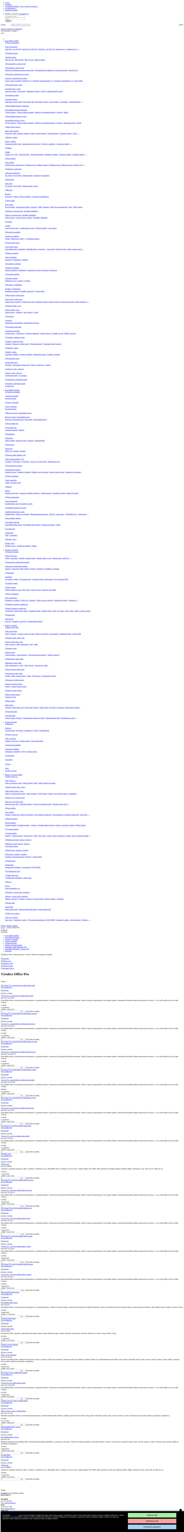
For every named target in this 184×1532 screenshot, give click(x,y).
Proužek (16, 451)
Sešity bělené (42, 794)
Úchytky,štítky (40, 291)
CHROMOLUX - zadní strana (75, 514)
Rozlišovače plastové (12, 291)
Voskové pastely (17, 836)
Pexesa (7, 886)
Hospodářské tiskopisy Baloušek (16, 110)
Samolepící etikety (11, 99)
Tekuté (7, 239)
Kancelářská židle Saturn (9, 1303)
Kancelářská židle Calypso (10, 1437)
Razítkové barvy (10, 546)
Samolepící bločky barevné (31, 144)
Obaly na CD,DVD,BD (38, 462)
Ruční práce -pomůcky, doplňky (16, 854)
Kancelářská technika (12, 390)
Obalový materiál (11, 625)
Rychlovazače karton (68, 302)
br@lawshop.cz (10, 1509)
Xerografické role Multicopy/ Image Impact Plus (51, 70)
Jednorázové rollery (17, 239)
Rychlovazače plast (28, 302)
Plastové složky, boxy (12, 310)
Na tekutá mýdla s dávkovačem (42, 579)
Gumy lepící (51, 249)
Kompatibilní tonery (40, 419)
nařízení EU (14, 1515)
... (78, 49)
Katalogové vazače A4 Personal (38, 270)
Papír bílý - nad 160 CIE (46, 49)
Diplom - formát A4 (26, 899)
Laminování (9, 533)
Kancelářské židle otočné (13, 525)
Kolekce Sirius (25, 741)
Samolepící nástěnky (12, 354)
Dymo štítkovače (11, 428)
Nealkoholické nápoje (35, 621)
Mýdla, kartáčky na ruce (13, 590)
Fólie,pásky (28, 419)
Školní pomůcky (10, 823)
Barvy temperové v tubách (62, 836)
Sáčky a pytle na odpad (82, 611)
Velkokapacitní (27, 175)
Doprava (60, 112)
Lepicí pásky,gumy (11, 247)
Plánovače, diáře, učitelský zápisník (17, 133)
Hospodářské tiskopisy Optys (15, 120)
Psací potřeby (9, 163)
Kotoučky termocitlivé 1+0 (64, 81)
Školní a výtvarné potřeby (13, 775)
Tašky (36, 644)
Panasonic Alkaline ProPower (30, 493)
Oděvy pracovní (10, 739)
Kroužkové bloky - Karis (68, 133)
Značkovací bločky (63, 144)
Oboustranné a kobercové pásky (34, 718)
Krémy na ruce (36, 590)
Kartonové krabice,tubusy (13, 684)
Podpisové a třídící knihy (20, 344)
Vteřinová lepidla (41, 228)
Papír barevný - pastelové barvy (66, 49)
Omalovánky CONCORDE (31, 867)
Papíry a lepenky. (11, 634)
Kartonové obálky (65, 154)
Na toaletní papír (25, 579)
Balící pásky (9, 705)
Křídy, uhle (37, 836)
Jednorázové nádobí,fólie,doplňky (16, 566)
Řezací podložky (25, 197)
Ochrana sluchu (32, 751)
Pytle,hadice (36, 676)
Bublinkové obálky (51, 154)
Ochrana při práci (11, 722)
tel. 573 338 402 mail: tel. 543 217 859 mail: (8, 1502)
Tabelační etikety (74, 102)
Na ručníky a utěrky (12, 579)
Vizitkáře (8, 344)
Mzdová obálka (39, 60)
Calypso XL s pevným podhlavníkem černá (15, 1218)
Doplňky (23, 451)
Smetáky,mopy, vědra (49, 611)
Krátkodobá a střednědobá (14, 323)
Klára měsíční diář (11, 909)
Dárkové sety (78, 165)
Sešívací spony (10, 218)
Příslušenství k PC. (54, 462)
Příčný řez (8, 451)
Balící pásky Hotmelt (72, 707)
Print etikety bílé (28, 102)
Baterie (7, 491)
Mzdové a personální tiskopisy (45, 112)
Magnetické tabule (40, 354)
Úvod (3, 928)
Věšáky (58, 525)
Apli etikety (64, 102)
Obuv (7, 768)
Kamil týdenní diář (44, 909)
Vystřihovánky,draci (12, 875)
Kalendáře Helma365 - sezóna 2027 (17, 949)
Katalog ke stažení (11, 10)
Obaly (36, 312)
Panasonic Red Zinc (12, 493)
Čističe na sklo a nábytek (44, 600)
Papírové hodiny (50, 899)
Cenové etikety (54, 102)
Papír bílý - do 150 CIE (13, 49)
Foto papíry (22, 91)
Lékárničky (9, 760)
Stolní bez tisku (21, 441)
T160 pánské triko (37, 741)
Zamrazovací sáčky (41, 665)
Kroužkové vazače (26, 504)
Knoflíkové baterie (59, 493)
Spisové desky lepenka (12, 302)
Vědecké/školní (39, 441)
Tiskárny (21, 430)
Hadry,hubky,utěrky (21, 611)
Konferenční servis (11, 362)
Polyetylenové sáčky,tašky (14, 673)
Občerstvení (9, 619)
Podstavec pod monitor (73, 472)
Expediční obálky (78, 154)
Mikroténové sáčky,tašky (13, 663)
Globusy (34, 825)
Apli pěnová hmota (11, 846)
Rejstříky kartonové (27, 291)
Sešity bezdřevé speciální (47, 783)
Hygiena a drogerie (11, 550)
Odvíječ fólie (76, 634)
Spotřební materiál (11, 430)
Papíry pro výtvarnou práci (14, 802)
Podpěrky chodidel (24, 472)
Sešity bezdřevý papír (30, 783)
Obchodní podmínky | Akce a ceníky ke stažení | (21, 6)
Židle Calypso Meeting (8, 1355)
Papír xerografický (11, 47)
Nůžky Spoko (77, 207)
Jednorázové (28, 730)
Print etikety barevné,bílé (13, 102)
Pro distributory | (11, 8)
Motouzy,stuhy (10, 652)
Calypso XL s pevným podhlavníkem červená (16, 1190)
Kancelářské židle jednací (31, 525)
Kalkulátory (9, 438)
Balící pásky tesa (18, 707)
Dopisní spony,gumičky (24, 218)
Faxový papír (9, 81)
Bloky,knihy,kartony (12, 131)
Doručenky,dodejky (37, 154)
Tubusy (7, 686)
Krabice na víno (10, 697)
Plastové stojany (45, 333)
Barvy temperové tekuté (80, 836)
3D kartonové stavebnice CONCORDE (41, 920)
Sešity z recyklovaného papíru (15, 794)
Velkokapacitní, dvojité (30, 186)
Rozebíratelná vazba (12, 504)
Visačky (48, 365)
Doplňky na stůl (57, 333)
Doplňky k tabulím (53, 354)
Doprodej (8, 951)
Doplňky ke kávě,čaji (19, 621)
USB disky (25, 462)
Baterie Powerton (72, 493)
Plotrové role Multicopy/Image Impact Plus (19, 70)
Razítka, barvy (10, 543)
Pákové (16, 197)
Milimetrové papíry (33, 91)
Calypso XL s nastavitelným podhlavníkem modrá (17, 1080)
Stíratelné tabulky (11, 825)
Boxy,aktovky (28, 312)
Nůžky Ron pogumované (58, 207)
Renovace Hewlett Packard (14, 419)
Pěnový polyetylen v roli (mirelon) (47, 634)
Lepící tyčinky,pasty (12, 228)
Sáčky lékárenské (22, 644)
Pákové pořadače (11, 257)
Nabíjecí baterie (46, 493)
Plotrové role (73, 70)
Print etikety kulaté (41, 102)
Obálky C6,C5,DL (11, 154)
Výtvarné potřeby (11, 833)
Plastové (25, 260)
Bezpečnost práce (70, 123)
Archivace (8, 320)
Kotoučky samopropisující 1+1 (43, 81)
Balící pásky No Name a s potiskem (52, 707)
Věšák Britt (5, 1465)
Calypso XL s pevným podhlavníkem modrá (16, 1246)
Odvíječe (8, 707)
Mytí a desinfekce (11, 598)
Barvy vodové (47, 836)
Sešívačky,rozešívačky (12, 173)
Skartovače (9, 449)
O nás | (7, 3)
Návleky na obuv (11, 771)
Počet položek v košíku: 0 (9, 32)
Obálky (7, 152)
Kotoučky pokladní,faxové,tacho (16, 78)
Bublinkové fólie (65, 634)
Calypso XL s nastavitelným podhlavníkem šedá (17, 996)
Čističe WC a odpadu (28, 600)
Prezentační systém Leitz (21, 365)
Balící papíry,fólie (11, 631)
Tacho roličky (78, 81)
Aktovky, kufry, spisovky (13, 373)
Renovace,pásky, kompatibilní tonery (17, 417)
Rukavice (8, 728)
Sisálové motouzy (54, 655)
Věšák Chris (5, 1164)
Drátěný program (70, 333)
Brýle (23, 751)
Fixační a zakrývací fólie (26, 634)
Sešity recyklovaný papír (13, 783)
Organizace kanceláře (12, 331)
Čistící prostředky (11, 480)
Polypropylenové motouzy (37, 655)
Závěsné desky (10, 333)
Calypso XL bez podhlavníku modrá (13, 1383)
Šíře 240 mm (19, 60)
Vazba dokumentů (11, 501)
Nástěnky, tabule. (11, 352)
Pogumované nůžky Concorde (26, 207)
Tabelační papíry (10, 57)
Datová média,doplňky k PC (14, 459)
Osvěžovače (9, 611)
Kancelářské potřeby (12, 41)
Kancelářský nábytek (12, 522)
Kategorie (4, 930)
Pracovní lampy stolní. (56, 472)
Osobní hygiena (10, 587)
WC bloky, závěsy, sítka (65, 611)
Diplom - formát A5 (11, 899)
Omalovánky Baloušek (13, 867)
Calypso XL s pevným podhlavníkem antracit (16, 1274)
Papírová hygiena (11, 556)
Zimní (36, 730)
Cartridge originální (11, 396)
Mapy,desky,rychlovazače (13, 299)
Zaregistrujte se (24, 14)
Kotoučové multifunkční (40, 197)
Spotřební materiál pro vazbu (14, 512)
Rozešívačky (45, 175)
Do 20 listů (9, 175)
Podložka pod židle (47, 525)
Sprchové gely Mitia (49, 590)
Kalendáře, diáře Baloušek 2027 (16, 947)
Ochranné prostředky (12, 749)
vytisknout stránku (11, 926)
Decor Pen (83, 815)
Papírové (33, 569)
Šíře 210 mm (9, 60)
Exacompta (23, 375)
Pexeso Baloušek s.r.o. (12, 888)
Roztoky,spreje (16, 483)
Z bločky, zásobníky (48, 144)
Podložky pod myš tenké (39, 472)
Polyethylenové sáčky (49, 676)
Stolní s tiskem (10, 441)
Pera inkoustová (58, 815)
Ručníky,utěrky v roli (44, 558)
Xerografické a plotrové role (14, 68)
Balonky (85, 920)
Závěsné (27, 281)
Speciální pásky (10, 716)
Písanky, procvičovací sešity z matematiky (62, 794)
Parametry (4, 932)
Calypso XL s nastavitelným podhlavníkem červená (18, 1052)
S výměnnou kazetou (32, 239)
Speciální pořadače (11, 278)
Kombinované (10, 730)
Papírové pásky (61, 249)
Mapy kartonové (81, 302)
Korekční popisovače (72, 815)
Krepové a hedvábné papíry (42, 804)
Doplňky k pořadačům (12, 289)
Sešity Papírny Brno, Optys (14, 791)
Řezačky (8, 194)
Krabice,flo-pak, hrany (19, 686)
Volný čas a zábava (11, 917)
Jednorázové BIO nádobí (20, 569)
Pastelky (8, 836)
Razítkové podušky (23, 546)
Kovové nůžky (10, 207)
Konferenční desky (11, 375)
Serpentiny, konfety (20, 920)
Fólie (7, 535)
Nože (70, 207)
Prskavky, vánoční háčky (33, 857)
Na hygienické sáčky (61, 579)
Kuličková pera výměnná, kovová (61, 165)
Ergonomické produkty (13, 470)
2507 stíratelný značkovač (43, 815)
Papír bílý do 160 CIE (29, 49)
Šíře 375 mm (29, 60)
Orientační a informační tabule (15, 384)
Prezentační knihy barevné (52, 344)
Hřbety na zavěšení (22, 514)
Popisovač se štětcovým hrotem (22, 815)
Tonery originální (11, 407)
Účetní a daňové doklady (25, 112)
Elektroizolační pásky (53, 718)
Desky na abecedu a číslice (65, 825)
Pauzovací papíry (11, 91)
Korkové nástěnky (26, 354)
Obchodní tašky (24, 154)
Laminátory (13, 535)
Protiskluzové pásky (68, 718)
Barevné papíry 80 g (12, 804)
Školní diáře (9, 907)
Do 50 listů (17, 175)
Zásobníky (8, 577)
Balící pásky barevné (32, 707)
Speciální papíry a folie (13, 89)
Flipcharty (8, 365)
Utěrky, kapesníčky (11, 558)
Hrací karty (9, 920)
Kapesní (30, 441)
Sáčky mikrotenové (11, 665)
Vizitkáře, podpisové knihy (14, 341)
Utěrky (7, 483)
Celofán (7, 676)
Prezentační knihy (36, 344)
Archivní (20, 281)
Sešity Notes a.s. (10, 781)
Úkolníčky (60, 899)
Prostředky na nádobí (12, 600)
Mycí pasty (26, 590)
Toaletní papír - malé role (60, 558)
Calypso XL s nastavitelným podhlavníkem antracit (18, 1024)
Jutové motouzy (22, 655)
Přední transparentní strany (39, 514)
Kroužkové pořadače (12, 268)
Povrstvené (19, 730)
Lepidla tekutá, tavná (27, 228)
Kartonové (8, 260)
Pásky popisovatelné (74, 249)
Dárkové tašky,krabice (12, 695)
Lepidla (7, 226)
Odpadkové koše (34, 611)
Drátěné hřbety (10, 514)
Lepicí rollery (52, 228)
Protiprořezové (44, 730)
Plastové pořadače (11, 270)
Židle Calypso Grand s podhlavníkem (13, 1411)
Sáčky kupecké (10, 644)
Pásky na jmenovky (37, 365)
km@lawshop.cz (10, 1503)
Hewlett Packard (10, 398)
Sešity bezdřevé (32, 794)
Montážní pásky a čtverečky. (35, 249)
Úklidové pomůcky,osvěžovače (15, 608)
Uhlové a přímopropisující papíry (52, 91)
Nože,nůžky (9, 205)
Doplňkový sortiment (52, 569)
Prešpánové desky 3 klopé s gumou (47, 302)
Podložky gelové (10, 472)
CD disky (8, 462)
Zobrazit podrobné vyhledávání (11, 29)
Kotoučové (9, 197)
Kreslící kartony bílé (60, 804)
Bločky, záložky (10, 141)
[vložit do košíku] (33, 1011)
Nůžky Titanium (43, 207)
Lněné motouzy (10, 655)
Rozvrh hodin (38, 899)
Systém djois (9, 386)
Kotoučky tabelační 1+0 (23, 81)
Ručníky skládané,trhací (27, 558)
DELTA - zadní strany (56, 514)
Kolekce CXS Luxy (12, 741)
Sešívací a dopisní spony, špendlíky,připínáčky (20, 215)
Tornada (8, 815)
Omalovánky (9, 865)
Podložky (19, 312)
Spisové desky (10, 312)
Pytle (31, 644)
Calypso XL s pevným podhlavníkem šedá (15, 1136)
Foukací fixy (28, 836)
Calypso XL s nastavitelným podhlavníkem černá (17, 1108)
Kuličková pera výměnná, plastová (37, 165)
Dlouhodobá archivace (31, 323)
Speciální (37, 175)
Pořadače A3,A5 (10, 281)
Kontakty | (9, 4)
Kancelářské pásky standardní (15, 249)
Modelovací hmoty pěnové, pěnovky (17, 844)
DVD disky (17, 462)
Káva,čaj (8, 621)
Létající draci (27, 878)
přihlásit (8, 21)
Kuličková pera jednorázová (14, 165)
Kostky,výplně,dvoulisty (38, 133)
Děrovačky (9, 184)
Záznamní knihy (53, 133)
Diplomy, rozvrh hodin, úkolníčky (16, 896)
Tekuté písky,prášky (60, 600)
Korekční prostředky (12, 236)
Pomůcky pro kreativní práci (14, 857)
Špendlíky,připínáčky (40, 218)
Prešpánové (17, 260)
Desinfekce (72, 600)
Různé (66, 112)
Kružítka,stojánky (24, 825)
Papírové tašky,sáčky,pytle (14, 642)
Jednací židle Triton (7, 1329)
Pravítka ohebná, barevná (46, 825)
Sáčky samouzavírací (19, 676)
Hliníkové (40, 569)
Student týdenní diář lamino (28, 909)
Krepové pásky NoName (13, 718)
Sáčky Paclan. (29, 665)
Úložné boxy (20, 333)
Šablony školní (80, 825)
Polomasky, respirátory (12, 751)
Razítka (34, 546)
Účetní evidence (10, 112)
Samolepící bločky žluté (13, 144)
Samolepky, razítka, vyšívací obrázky (68, 920)
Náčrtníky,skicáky (26, 804)
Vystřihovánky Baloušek (13, 878)
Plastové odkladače (32, 333)
